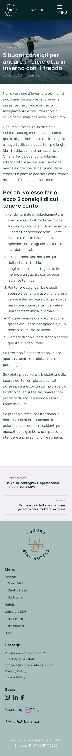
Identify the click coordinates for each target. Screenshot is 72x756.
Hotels (10, 604)
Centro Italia (17, 590)
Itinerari (11, 577)
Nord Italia (16, 583)
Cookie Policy (15, 677)
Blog (8, 633)
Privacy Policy (15, 671)
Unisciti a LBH (15, 611)
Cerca (32, 10)
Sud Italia (15, 597)
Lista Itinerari (15, 626)
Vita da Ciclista (14, 47)
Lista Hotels (14, 618)
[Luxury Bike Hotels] (16, 10)
